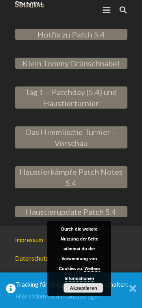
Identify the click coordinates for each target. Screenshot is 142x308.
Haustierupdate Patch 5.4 (71, 211)
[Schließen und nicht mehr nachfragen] (132, 290)
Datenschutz (32, 258)
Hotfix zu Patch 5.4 (71, 34)
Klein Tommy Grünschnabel (71, 63)
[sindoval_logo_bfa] (29, 5)
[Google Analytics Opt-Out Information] (11, 290)
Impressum (29, 239)
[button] (106, 10)
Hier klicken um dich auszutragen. (59, 296)
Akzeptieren (83, 287)
